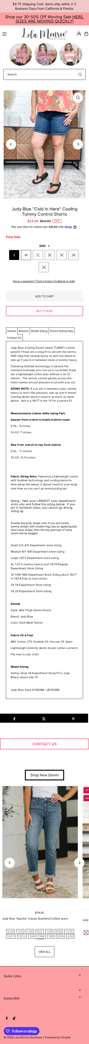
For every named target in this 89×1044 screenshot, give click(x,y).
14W (32, 936)
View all (44, 951)
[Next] (78, 144)
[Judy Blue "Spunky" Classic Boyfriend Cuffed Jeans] (40, 842)
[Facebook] (7, 1018)
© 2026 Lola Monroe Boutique (23, 1037)
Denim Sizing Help (61, 331)
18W (51, 936)
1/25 (20, 931)
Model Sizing (39, 331)
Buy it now (44, 311)
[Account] (79, 34)
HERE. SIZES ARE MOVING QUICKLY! (50, 19)
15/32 (22, 936)
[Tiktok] (14, 1018)
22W (70, 936)
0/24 (11, 931)
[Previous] (11, 144)
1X (61, 255)
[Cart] (86, 34)
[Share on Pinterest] (73, 718)
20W (61, 936)
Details (11, 331)
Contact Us (14, 337)
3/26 (30, 931)
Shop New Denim (44, 775)
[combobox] (44, 74)
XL (50, 255)
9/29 (59, 931)
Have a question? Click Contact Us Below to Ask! (44, 281)
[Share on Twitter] (44, 718)
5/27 (39, 931)
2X (73, 255)
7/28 (49, 931)
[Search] (80, 74)
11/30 (69, 931)
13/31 (10, 936)
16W (41, 936)
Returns (24, 331)
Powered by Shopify (58, 1037)
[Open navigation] (10, 33)
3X (44, 267)
